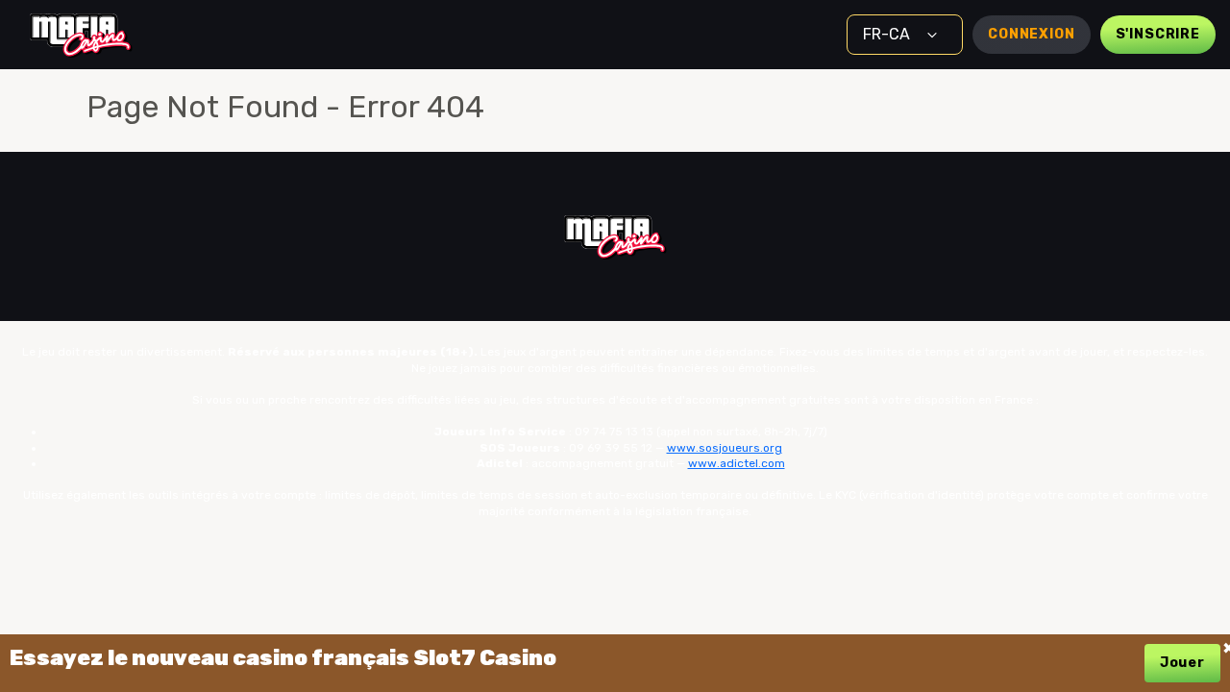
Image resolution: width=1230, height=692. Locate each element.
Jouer (1182, 663)
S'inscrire (1158, 34)
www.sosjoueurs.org (724, 448)
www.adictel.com (736, 463)
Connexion (1031, 34)
